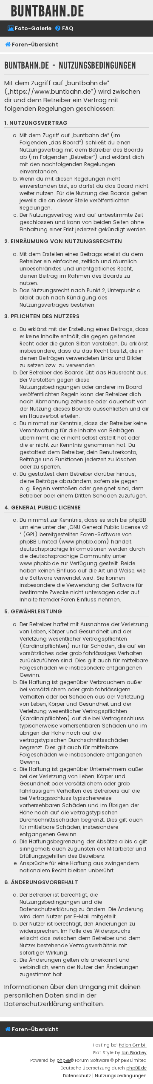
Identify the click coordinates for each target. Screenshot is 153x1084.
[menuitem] (29, 29)
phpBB (64, 1060)
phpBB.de (136, 1068)
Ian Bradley (134, 1052)
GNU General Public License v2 (108, 527)
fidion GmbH (133, 1045)
